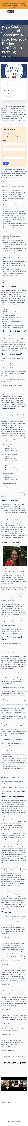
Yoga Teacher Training (8, 23)
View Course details (6, 56)
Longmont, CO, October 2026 (13, 5)
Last (4, 151)
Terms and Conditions (6, 1102)
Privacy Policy (4, 1099)
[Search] (25, 12)
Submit (5, 163)
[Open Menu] (2, 12)
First (4, 146)
